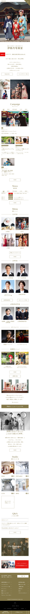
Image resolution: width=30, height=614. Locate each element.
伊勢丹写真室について (5, 582)
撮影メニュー (3, 590)
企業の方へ (20, 588)
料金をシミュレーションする (15, 406)
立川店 (3, 493)
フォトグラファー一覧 (22, 74)
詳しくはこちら (15, 402)
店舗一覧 (23, 576)
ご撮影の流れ (15, 376)
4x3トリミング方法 (23, 300)
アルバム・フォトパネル (6, 595)
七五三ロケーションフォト (8, 131)
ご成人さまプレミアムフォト (7, 149)
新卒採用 (15, 608)
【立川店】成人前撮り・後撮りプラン (7, 171)
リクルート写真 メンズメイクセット (22, 149)
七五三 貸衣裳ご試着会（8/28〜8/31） (20, 193)
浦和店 (17, 493)
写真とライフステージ (15, 252)
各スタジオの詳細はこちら (8, 502)
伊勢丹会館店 (19, 476)
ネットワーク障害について (18, 197)
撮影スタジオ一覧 (21, 584)
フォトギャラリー (4, 584)
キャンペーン (3, 588)
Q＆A (19, 590)
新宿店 (3, 476)
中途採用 (22, 608)
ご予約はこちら (19, 612)
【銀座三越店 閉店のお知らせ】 (19, 54)
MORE (15, 179)
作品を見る (7, 74)
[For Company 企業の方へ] (15, 555)
